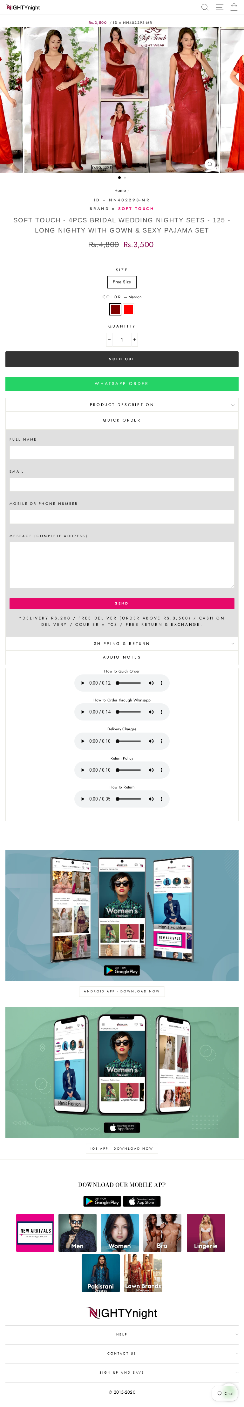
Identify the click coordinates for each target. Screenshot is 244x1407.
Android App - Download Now (122, 991)
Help (122, 1334)
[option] (122, 100)
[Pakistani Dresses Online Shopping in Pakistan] (101, 1291)
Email (17, 471)
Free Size (122, 282)
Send (122, 603)
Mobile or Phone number (44, 503)
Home (120, 190)
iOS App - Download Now (122, 1148)
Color (122, 297)
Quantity (122, 326)
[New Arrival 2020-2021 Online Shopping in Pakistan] (35, 1250)
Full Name (23, 439)
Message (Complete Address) (49, 535)
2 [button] (125, 178)
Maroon (115, 309)
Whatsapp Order (122, 383)
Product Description (122, 405)
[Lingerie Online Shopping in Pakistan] (206, 1250)
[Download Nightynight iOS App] (142, 1205)
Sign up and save (122, 1372)
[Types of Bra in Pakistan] (162, 1250)
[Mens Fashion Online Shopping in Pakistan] (77, 1250)
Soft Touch (136, 209)
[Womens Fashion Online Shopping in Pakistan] (120, 1250)
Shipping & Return (122, 643)
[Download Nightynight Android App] (102, 1205)
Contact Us (122, 1353)
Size (122, 270)
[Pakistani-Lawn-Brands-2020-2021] (143, 1291)
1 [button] (119, 177)
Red (128, 309)
